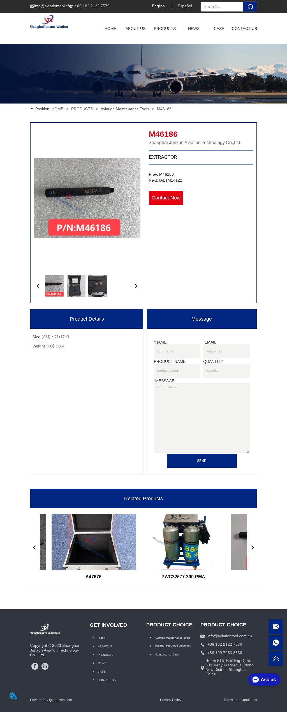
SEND (202, 461)
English (158, 6)
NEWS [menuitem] (194, 28)
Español (185, 6)
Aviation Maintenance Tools (125, 109)
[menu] (177, 28)
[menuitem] (164, 28)
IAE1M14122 (170, 180)
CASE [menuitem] (219, 28)
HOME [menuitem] (110, 28)
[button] (164, 28)
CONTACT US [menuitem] (244, 28)
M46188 (166, 174)
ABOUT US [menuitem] (135, 28)
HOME (57, 109)
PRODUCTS (82, 109)
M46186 (164, 109)
